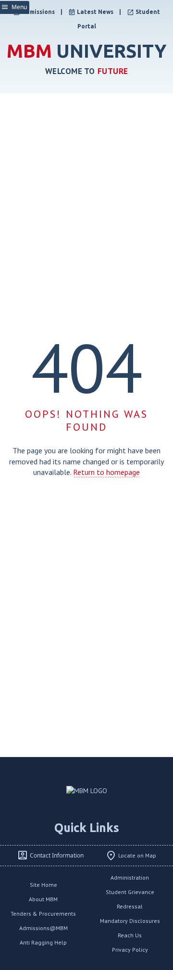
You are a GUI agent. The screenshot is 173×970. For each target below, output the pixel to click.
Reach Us (130, 935)
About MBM (43, 899)
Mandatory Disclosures (130, 920)
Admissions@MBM (43, 928)
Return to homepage (106, 472)
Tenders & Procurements (43, 913)
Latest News (95, 12)
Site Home (43, 884)
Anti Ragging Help (43, 942)
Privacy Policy (130, 949)
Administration (130, 877)
